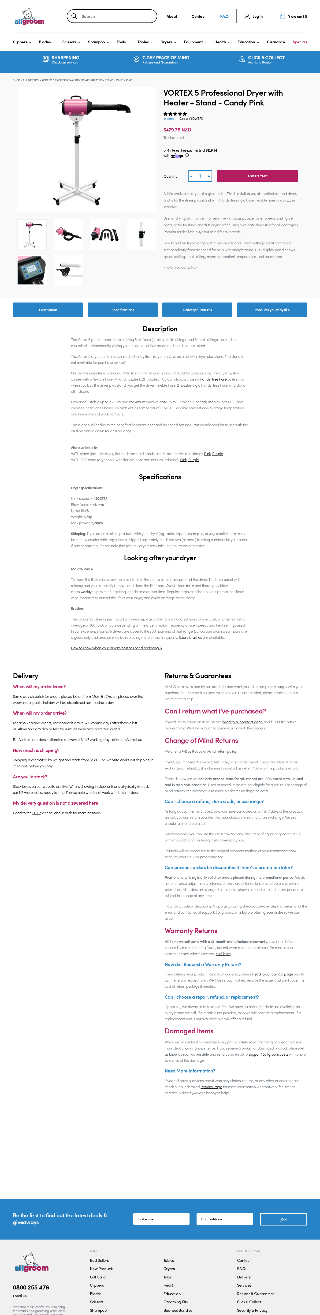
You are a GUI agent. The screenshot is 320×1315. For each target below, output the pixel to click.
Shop (16, 80)
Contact (199, 16)
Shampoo (96, 42)
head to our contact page (242, 722)
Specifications (123, 309)
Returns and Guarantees (160, 62)
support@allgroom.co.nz (268, 1054)
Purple (217, 453)
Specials (300, 42)
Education (246, 42)
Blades (45, 42)
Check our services (65, 62)
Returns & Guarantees (255, 1293)
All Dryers (31, 80)
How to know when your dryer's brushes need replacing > (116, 647)
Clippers (20, 42)
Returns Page (211, 1086)
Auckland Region (260, 62)
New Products (101, 1268)
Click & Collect (249, 1301)
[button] (175, 113)
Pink (207, 453)
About (172, 16)
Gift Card (97, 1277)
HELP (36, 812)
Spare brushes (190, 637)
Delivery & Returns (197, 309)
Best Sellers (99, 1260)
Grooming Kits (175, 1301)
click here (223, 953)
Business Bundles (178, 1310)
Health (220, 42)
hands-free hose (213, 379)
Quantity (170, 176)
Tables (143, 42)
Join (283, 1219)
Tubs (167, 1277)
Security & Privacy (252, 1310)
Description (48, 309)
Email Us (20, 1295)
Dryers (166, 42)
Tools (121, 42)
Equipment (193, 42)
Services (244, 1285)
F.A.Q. (224, 16)
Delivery (244, 1277)
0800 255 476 (31, 1286)
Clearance (276, 42)
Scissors (69, 42)
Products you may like (272, 309)
